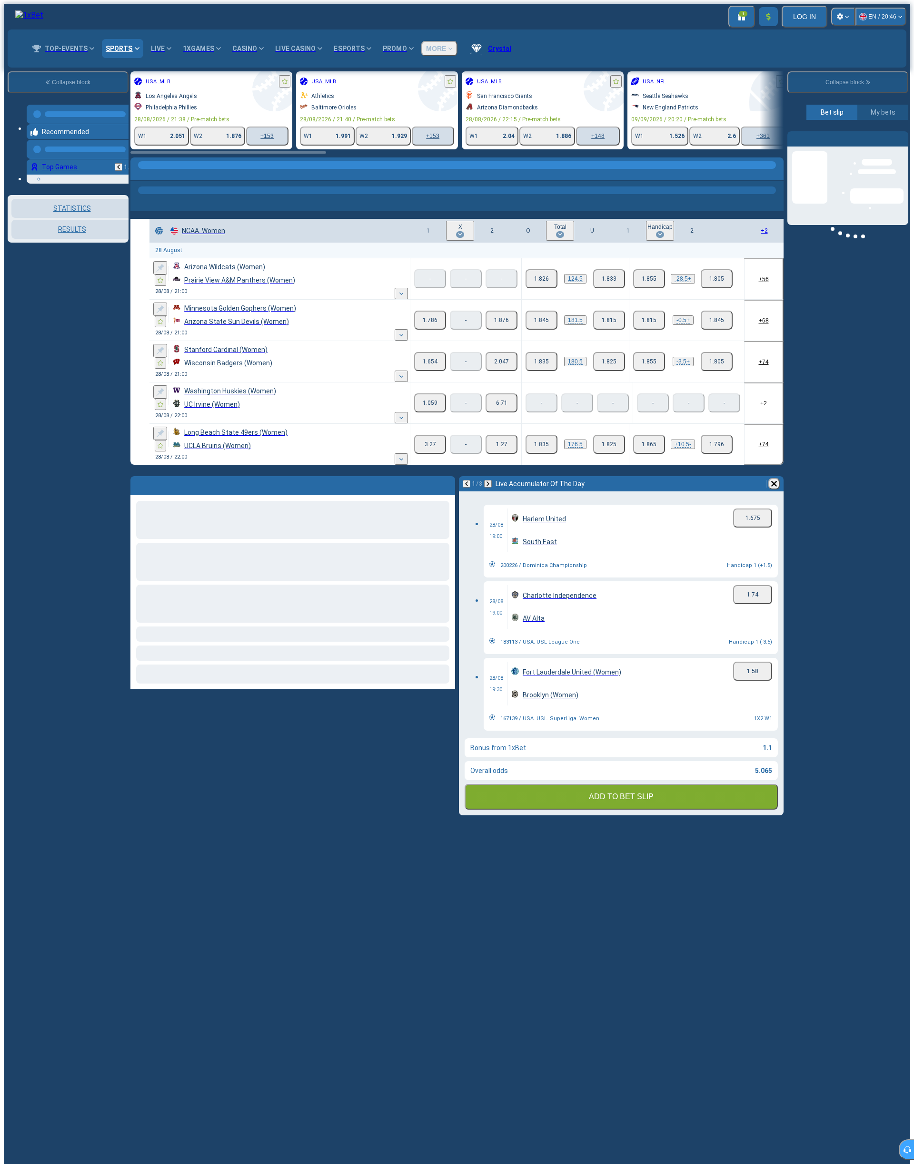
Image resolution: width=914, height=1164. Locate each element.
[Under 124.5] (609, 278)
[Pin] (160, 267)
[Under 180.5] (609, 361)
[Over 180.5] (541, 361)
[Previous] (118, 159)
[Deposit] (768, 16)
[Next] (488, 484)
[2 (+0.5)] (717, 320)
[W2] (501, 320)
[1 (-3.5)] (649, 361)
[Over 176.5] (541, 444)
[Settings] (843, 17)
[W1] (430, 320)
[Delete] (774, 483)
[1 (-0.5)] (649, 320)
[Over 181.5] (541, 320)
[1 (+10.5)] (649, 444)
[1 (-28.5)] (649, 278)
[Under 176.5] (609, 444)
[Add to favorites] (284, 81)
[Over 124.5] (541, 278)
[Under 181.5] (609, 320)
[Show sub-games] (401, 293)
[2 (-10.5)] (717, 444)
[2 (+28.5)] (717, 278)
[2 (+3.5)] (717, 361)
